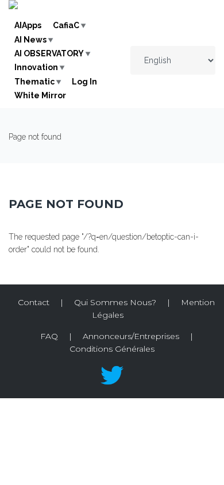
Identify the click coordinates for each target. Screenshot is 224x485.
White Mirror (40, 95)
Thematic (34, 81)
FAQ (49, 336)
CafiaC (66, 25)
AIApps (27, 25)
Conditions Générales (112, 349)
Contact (33, 302)
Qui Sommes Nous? (115, 302)
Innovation (36, 67)
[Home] (13, 6)
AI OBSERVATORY (49, 53)
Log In (84, 81)
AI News (30, 39)
